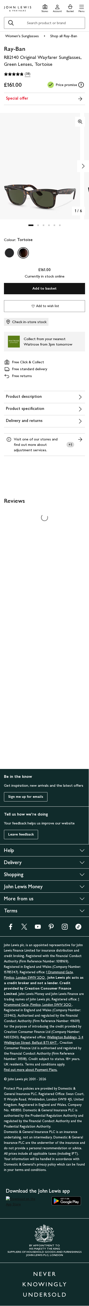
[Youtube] (38, 928)
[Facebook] (11, 928)
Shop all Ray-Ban (63, 36)
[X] (24, 928)
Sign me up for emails (25, 797)
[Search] (11, 23)
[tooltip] (81, 85)
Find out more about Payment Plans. (30, 1070)
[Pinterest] (51, 928)
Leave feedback (21, 834)
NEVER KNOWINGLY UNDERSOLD (44, 1284)
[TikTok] (78, 928)
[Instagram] (65, 928)
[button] (81, 7)
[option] (9, 252)
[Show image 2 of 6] (83, 166)
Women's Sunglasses (22, 36)
